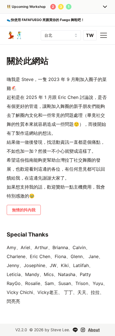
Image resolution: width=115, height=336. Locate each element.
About (94, 329)
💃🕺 (15, 35)
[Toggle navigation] (103, 35)
